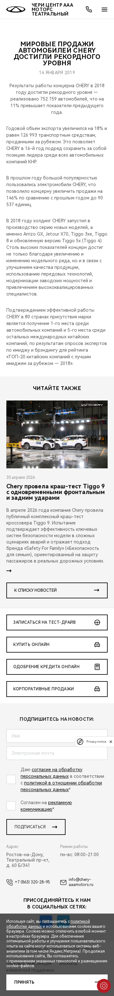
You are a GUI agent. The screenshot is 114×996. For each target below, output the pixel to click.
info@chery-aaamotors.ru (81, 882)
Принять (24, 982)
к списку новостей (35, 590)
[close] (111, 741)
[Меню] (104, 9)
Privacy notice (96, 741)
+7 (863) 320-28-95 (32, 882)
